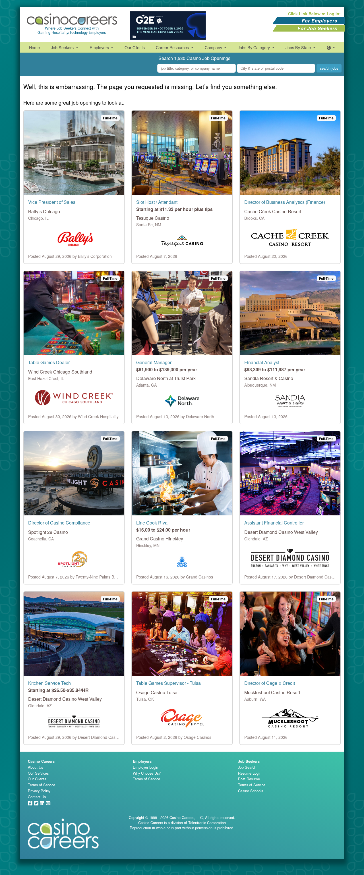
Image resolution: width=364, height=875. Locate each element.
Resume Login (249, 773)
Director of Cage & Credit (269, 683)
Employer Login (145, 767)
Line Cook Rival (152, 522)
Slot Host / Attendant (156, 202)
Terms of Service (41, 784)
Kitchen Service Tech (49, 683)
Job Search (247, 767)
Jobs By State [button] (299, 47)
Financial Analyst (261, 362)
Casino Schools (250, 790)
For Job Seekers (317, 28)
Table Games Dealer (49, 362)
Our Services (38, 773)
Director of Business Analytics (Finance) (284, 202)
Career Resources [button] (173, 47)
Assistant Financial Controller (274, 522)
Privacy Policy (39, 790)
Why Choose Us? (147, 773)
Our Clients (135, 47)
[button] (331, 47)
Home (34, 47)
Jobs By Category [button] (254, 47)
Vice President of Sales (51, 202)
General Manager (153, 362)
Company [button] (214, 47)
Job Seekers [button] (63, 47)
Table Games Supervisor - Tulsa (168, 683)
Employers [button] (100, 47)
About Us (35, 767)
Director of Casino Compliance (59, 522)
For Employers (319, 20)
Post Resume (249, 778)
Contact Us (37, 796)
